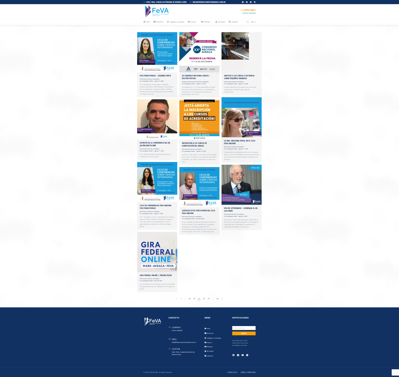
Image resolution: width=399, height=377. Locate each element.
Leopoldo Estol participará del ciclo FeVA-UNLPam (198, 212)
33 (209, 299)
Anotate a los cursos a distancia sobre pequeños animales (239, 77)
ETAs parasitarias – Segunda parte (155, 75)
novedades (156, 79)
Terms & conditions (248, 372)
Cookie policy (232, 372)
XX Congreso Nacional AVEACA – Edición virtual (196, 77)
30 (194, 299)
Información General (146, 79)
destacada (185, 82)
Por (146, 81)
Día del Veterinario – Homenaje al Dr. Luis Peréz (241, 209)
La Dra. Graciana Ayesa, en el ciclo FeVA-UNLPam (239, 142)
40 (217, 299)
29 (189, 299)
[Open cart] (252, 22)
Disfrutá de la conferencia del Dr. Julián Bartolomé (155, 144)
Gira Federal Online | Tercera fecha (156, 275)
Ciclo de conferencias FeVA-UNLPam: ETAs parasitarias (156, 207)
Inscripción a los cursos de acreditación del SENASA (194, 144)
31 (199, 299)
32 (204, 299)
